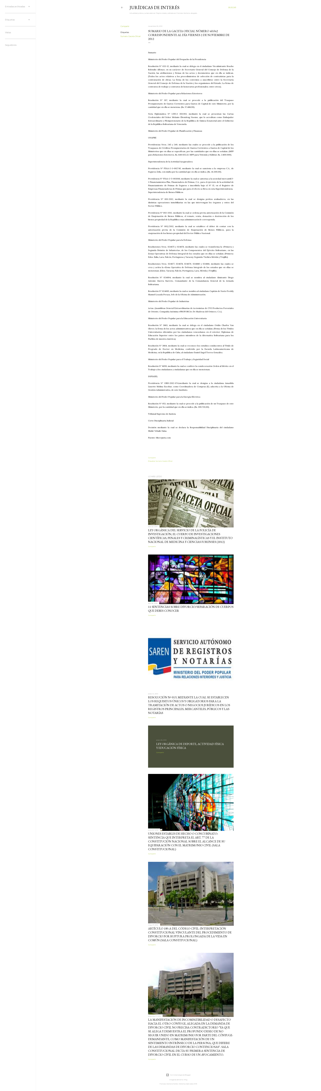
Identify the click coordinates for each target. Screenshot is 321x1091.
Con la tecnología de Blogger (180, 1075)
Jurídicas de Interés (154, 7)
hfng (185, 1080)
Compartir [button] (125, 26)
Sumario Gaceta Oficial (130, 36)
